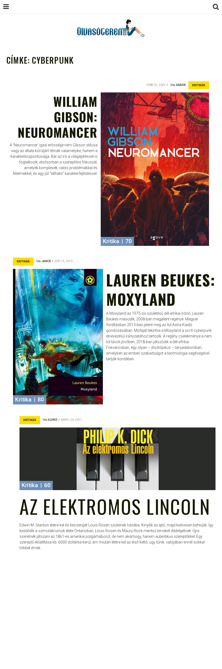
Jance (46, 261)
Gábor (181, 85)
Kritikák (198, 85)
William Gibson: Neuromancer (57, 116)
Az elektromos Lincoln (114, 506)
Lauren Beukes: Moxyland (160, 289)
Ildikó (52, 420)
